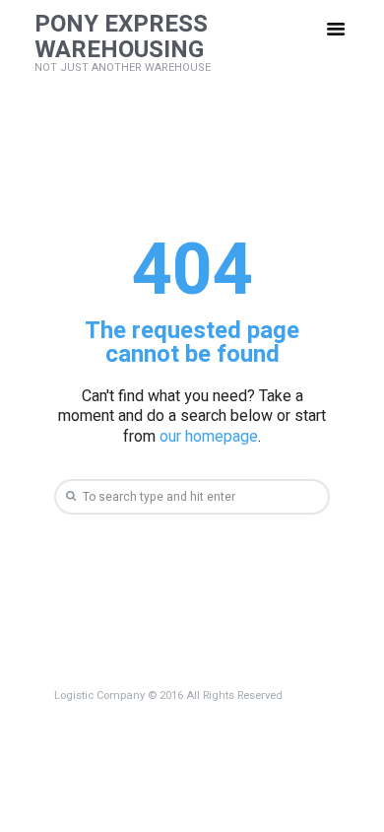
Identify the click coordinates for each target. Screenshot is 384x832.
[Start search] (69, 496)
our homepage (209, 437)
